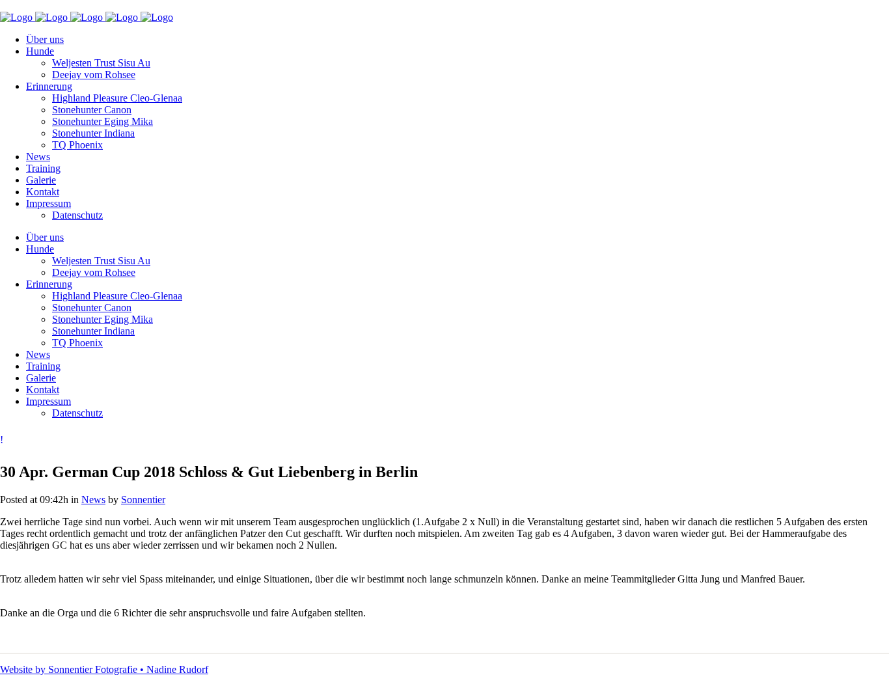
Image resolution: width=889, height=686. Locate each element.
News (93, 499)
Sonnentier (143, 499)
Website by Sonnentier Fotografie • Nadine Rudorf (104, 669)
